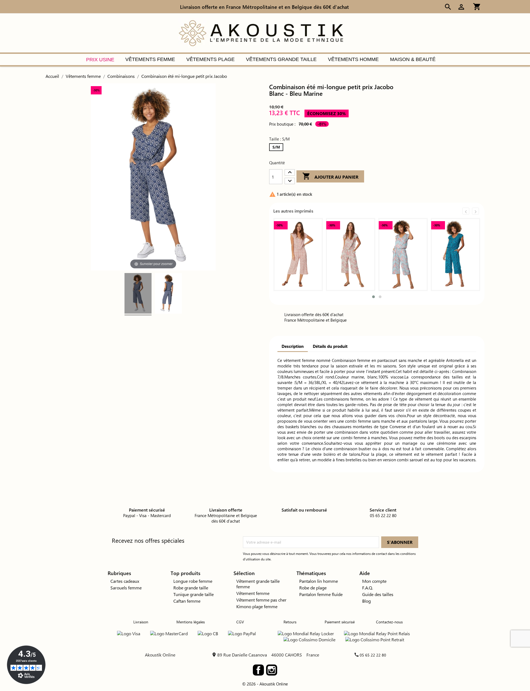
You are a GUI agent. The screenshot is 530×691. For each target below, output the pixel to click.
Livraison (140, 621)
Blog (366, 601)
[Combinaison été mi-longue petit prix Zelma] (350, 254)
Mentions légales (190, 621)
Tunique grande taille (193, 594)
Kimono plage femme (256, 606)
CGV (240, 621)
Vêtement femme (252, 593)
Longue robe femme (192, 581)
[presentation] (465, 211)
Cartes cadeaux (124, 581)
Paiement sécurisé (340, 621)
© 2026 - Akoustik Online (265, 684)
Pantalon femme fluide (321, 594)
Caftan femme (186, 601)
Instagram (271, 670)
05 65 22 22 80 (373, 655)
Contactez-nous (389, 621)
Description (293, 346)
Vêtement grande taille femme (258, 583)
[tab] (292, 346)
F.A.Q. (367, 588)
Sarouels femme (126, 588)
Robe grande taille (190, 588)
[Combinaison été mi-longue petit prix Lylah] (298, 254)
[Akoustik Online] (261, 32)
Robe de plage (313, 588)
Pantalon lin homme (318, 581)
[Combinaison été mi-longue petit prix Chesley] (455, 254)
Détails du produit (330, 346)
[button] (373, 297)
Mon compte (374, 581)
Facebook (258, 670)
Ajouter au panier (330, 176)
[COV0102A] (138, 294)
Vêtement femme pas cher (261, 600)
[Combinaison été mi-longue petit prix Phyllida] (403, 254)
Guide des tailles (377, 594)
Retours (289, 621)
